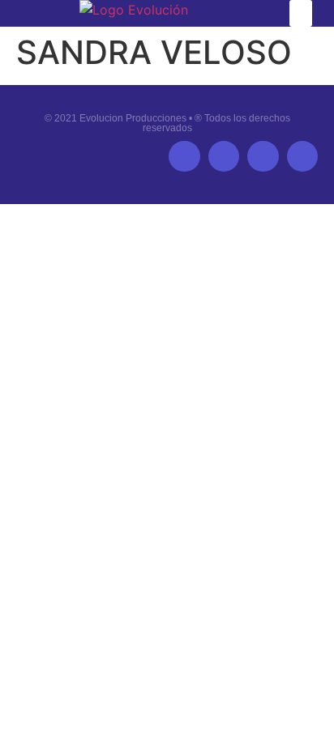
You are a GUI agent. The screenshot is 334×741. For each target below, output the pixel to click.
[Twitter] (223, 156)
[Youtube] (262, 156)
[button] (300, 13)
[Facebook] (184, 156)
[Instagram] (302, 156)
